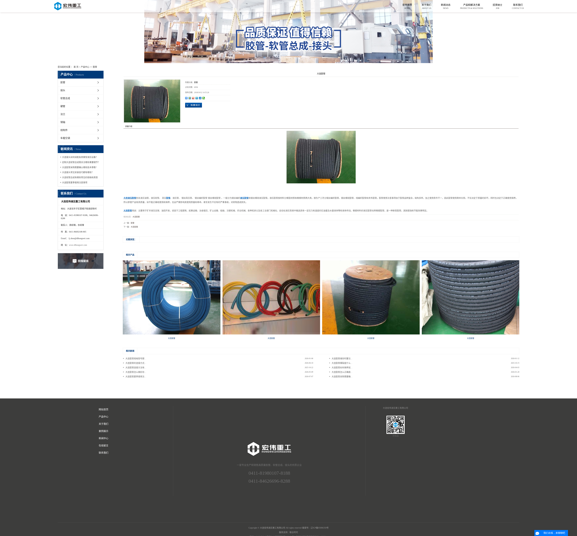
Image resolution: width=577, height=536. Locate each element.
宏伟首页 (407, 6)
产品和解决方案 (471, 6)
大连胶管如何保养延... (341, 367)
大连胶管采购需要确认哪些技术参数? (79, 167)
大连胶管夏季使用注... (135, 376)
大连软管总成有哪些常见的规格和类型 (80, 177)
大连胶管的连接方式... (135, 363)
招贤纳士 (497, 6)
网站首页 (103, 409)
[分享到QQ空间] (190, 98)
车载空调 (65, 138)
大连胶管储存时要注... (341, 358)
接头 (62, 90)
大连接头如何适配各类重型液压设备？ (80, 157)
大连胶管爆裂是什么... (341, 363)
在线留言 (103, 445)
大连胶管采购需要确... (341, 376)
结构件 (64, 130)
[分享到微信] (203, 98)
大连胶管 (136, 217)
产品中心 (85, 67)
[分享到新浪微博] (193, 98)
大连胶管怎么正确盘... (341, 372)
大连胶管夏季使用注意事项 (74, 182)
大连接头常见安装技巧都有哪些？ (78, 172)
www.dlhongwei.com (78, 245)
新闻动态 (445, 6)
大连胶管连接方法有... (135, 367)
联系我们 (518, 6)
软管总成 (65, 98)
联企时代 (294, 532)
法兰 (62, 114)
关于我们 (426, 6)
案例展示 (103, 431)
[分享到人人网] (200, 98)
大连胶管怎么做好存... (135, 372)
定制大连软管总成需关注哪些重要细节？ (81, 162)
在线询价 (193, 105)
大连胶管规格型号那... (135, 358)
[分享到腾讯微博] (196, 98)
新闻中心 (103, 438)
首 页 (76, 67)
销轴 (62, 122)
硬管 (62, 106)
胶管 (95, 67)
